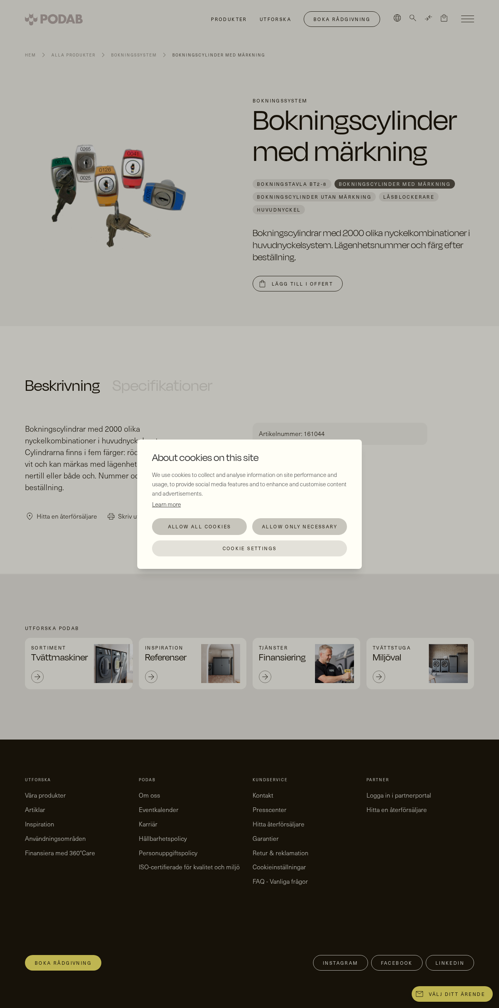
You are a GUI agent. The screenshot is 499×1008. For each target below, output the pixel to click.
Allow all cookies (199, 526)
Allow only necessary (299, 526)
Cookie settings (250, 548)
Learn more (166, 504)
